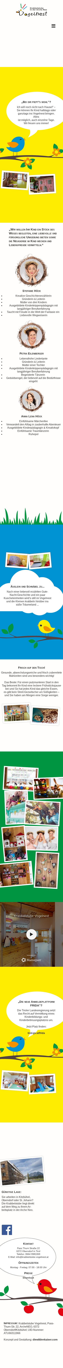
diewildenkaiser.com (45, 1339)
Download (28, 1277)
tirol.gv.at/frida (36, 1033)
